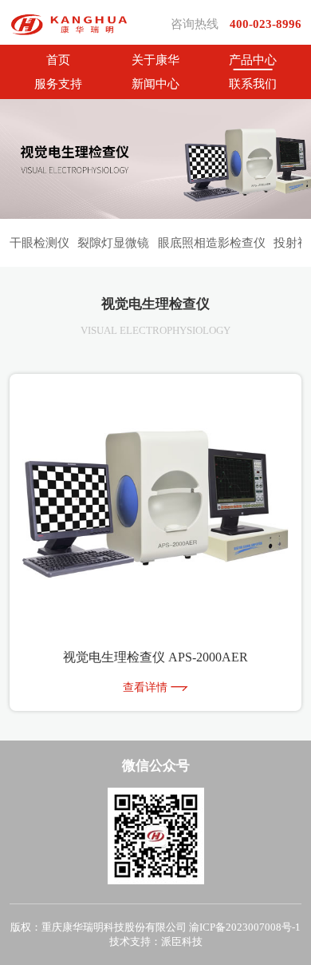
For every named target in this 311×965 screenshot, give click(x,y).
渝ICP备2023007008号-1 (245, 927)
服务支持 (58, 83)
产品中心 (253, 60)
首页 (58, 60)
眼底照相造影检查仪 (212, 242)
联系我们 (253, 83)
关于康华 (155, 60)
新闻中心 (155, 83)
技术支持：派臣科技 (156, 941)
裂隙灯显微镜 (113, 242)
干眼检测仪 (39, 242)
